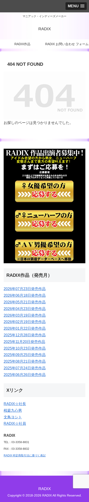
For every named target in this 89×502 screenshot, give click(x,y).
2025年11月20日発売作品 (24, 342)
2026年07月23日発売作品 (25, 289)
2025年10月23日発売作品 (25, 348)
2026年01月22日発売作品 (25, 328)
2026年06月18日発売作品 (25, 295)
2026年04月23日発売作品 (25, 309)
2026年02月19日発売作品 (25, 322)
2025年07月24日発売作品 (25, 368)
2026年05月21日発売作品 (25, 302)
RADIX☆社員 (15, 423)
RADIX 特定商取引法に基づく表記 (25, 455)
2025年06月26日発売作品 (25, 375)
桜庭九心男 (13, 410)
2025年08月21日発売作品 (25, 361)
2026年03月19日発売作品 (25, 315)
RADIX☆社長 (15, 404)
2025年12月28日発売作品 (25, 335)
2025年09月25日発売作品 (25, 355)
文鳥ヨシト (13, 417)
